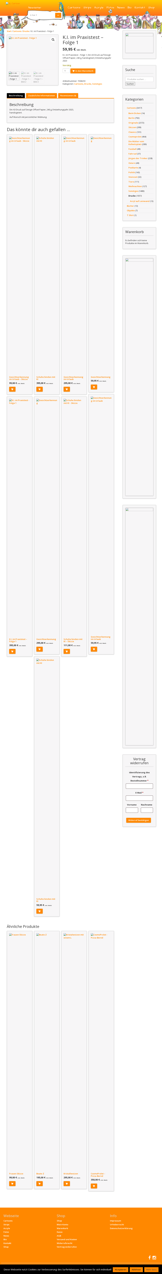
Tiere (131, 181)
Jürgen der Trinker (137, 158)
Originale (133, 122)
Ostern (131, 163)
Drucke (26, 31)
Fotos (110, 7)
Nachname (147, 804)
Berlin (131, 118)
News (121, 7)
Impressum (115, 1220)
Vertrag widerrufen (67, 1246)
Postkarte (133, 167)
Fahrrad (132, 153)
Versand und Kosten (67, 1239)
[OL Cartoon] (13, 3)
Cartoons (74, 7)
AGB (59, 1235)
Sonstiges (97, 83)
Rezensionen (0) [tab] (68, 95)
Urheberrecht (117, 1224)
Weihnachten (135, 186)
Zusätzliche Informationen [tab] (41, 95)
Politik (131, 172)
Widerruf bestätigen (138, 820)
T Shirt (130, 215)
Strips (87, 7)
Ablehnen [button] (136, 1269)
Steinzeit (132, 177)
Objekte (131, 210)
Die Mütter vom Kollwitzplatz (136, 143)
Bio (129, 7)
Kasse (59, 1232)
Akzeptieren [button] (120, 1269)
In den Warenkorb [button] (12, 389)
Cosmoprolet (134, 136)
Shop (151, 7)
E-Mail (139, 792)
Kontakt (140, 7)
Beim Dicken (134, 113)
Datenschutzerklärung (121, 1228)
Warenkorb (62, 1228)
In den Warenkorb (84, 70)
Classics (132, 132)
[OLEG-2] (139, 43)
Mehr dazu (151, 1269)
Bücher (130, 205)
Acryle (98, 7)
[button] (53, 40)
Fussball (132, 149)
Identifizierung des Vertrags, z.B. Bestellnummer (139, 776)
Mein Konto (62, 1224)
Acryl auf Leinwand (140, 201)
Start (9, 31)
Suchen (130, 83)
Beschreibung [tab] (16, 95)
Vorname (132, 804)
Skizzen (132, 127)
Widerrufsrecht (64, 1243)
